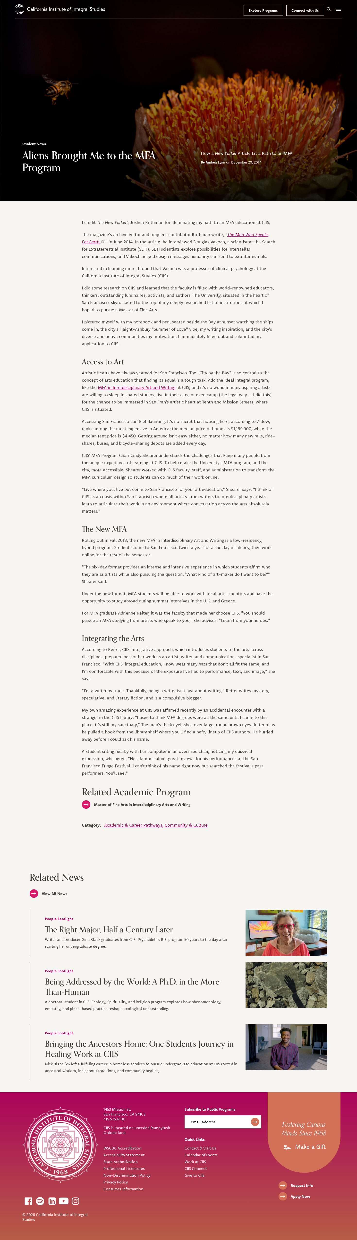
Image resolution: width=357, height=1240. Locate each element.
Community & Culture (186, 825)
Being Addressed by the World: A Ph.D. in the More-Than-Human (133, 987)
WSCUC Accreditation (122, 1148)
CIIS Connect (196, 1168)
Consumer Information (123, 1188)
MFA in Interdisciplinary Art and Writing (136, 387)
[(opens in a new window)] (28, 1201)
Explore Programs (263, 10)
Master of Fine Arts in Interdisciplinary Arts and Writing (142, 804)
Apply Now (300, 1196)
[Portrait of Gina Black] (286, 933)
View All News (54, 893)
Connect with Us (305, 10)
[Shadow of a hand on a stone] (286, 985)
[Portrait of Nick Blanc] (286, 1047)
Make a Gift (309, 1146)
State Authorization (120, 1161)
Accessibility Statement (123, 1154)
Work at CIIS (195, 1161)
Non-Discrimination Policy (126, 1175)
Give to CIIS (194, 1175)
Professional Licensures (124, 1168)
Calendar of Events (201, 1154)
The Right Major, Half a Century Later (109, 929)
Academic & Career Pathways (133, 825)
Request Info (302, 1185)
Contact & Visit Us (200, 1148)
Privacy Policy (115, 1182)
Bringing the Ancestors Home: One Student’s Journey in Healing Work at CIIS (139, 1049)
